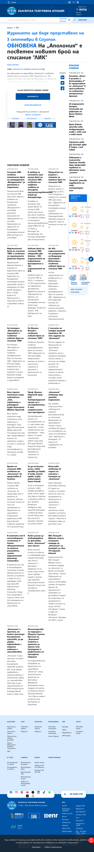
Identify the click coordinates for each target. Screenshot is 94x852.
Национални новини (11, 728)
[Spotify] (50, 792)
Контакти (80, 821)
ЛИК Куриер (66, 736)
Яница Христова (13, 65)
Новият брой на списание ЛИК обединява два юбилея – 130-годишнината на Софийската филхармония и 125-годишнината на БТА (36, 259)
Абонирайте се (32, 96)
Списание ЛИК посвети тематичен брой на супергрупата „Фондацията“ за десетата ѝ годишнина (16, 179)
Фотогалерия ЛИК (26, 773)
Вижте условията (33, 114)
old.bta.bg (79, 828)
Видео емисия (39, 762)
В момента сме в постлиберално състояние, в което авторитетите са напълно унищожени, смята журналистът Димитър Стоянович (16, 548)
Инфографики (54, 757)
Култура (65, 727)
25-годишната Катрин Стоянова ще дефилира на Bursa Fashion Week (76, 110)
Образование (67, 733)
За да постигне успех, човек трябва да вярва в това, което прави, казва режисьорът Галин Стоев (36, 474)
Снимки (24, 757)
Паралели (24, 731)
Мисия (64, 816)
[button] (69, 2)
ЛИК (17, 27)
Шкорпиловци (67, 831)
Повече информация (53, 847)
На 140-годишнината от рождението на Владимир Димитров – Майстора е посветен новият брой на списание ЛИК (56, 258)
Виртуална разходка (66, 810)
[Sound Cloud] (28, 796)
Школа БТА (66, 828)
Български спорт (79, 732)
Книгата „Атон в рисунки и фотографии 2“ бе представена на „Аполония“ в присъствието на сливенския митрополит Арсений (77, 86)
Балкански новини (38, 728)
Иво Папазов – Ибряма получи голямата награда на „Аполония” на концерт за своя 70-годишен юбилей (56, 544)
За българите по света (12, 768)
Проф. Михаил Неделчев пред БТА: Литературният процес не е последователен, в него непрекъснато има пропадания (36, 402)
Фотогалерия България (26, 763)
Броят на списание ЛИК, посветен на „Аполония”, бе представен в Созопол (14, 472)
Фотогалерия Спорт (26, 778)
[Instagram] (17, 792)
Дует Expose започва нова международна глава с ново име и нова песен (77, 129)
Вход (83, 9)
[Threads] (22, 792)
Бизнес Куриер (53, 736)
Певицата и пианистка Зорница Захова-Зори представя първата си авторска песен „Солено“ (77, 165)
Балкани (38, 722)
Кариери (65, 825)
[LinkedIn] (39, 792)
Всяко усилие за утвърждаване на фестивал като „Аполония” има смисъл (37, 540)
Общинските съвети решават (12, 738)
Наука (64, 730)
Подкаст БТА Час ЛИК (39, 771)
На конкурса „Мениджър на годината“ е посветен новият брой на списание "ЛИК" (15, 334)
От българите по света (12, 763)
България (11, 722)
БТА (63, 802)
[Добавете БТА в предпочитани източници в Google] (33, 796)
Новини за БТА (67, 814)
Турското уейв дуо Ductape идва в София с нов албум (78, 146)
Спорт (78, 722)
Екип (77, 818)
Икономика (53, 722)
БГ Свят (10, 757)
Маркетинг (80, 809)
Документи (66, 822)
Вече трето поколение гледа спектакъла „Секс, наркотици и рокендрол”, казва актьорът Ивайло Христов (15, 401)
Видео (37, 757)
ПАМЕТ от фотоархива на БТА (25, 783)
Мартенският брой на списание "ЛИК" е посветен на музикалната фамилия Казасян (16, 253)
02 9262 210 (76, 794)
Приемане (36, 847)
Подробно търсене (63, 20)
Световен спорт (79, 728)
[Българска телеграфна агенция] (11, 805)
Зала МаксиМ (80, 812)
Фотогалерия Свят (26, 768)
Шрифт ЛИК (80, 806)
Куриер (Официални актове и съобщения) (11, 745)
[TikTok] (44, 792)
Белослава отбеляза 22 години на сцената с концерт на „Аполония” (54, 472)
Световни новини (24, 728)
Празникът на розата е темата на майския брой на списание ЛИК (56, 177)
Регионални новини (11, 732)
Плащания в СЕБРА (80, 824)
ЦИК (8, 751)
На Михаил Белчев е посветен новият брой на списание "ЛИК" (36, 333)
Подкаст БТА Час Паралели (39, 766)
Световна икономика (52, 728)
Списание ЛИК (81, 815)
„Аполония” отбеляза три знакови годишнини (55, 396)
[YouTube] (28, 792)
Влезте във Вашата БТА (33, 105)
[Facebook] (11, 792)
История (65, 819)
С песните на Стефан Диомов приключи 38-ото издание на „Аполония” (56, 333)
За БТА (64, 806)
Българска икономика (52, 732)
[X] (33, 792)
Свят (23, 722)
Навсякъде (82, 20)
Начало (10, 28)
